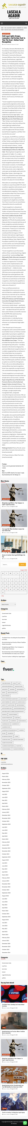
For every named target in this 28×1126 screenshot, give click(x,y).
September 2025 (6, 788)
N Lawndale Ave (6, 723)
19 (10, 586)
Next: (13, 473)
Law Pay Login (21, 702)
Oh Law (4, 733)
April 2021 (4, 931)
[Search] (26, 23)
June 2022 (4, 901)
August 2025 (5, 791)
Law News (12, 689)
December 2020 (6, 943)
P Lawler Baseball (6, 749)
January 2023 (5, 881)
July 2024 (4, 827)
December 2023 (6, 848)
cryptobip (3, 762)
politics (4, 628)
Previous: (13, 466)
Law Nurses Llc (20, 689)
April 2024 (4, 836)
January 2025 (5, 812)
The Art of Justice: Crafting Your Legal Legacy (13, 656)
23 (25, 586)
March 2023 (5, 875)
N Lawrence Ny (15, 723)
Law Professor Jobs (7, 708)
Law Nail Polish (18, 686)
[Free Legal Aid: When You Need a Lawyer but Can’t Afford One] (14, 518)
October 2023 (5, 854)
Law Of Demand (6, 695)
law (19, 683)
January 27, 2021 (15, 44)
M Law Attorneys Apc (7, 717)
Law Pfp (4, 705)
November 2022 (6, 886)
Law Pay (14, 702)
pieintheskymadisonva (7, 764)
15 (21, 583)
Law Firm (4, 616)
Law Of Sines (23, 698)
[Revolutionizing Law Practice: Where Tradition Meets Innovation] (14, 1021)
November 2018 (6, 946)
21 (18, 586)
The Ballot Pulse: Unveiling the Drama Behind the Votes (13, 638)
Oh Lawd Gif (11, 733)
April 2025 (4, 803)
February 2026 (6, 779)
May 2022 (4, 904)
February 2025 (6, 809)
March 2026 (5, 776)
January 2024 (5, 845)
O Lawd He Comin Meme (17, 739)
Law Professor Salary (19, 708)
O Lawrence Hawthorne (8, 745)
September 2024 (6, 824)
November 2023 (6, 851)
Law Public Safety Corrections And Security (13, 711)
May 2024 (4, 833)
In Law (14, 683)
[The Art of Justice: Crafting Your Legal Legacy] (14, 1101)
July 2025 (4, 794)
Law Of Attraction (12, 692)
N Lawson (21, 730)
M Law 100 (4, 714)
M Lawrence (13, 720)
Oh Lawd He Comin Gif (7, 736)
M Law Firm (17, 717)
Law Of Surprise (6, 702)
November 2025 (6, 782)
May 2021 (4, 928)
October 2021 (5, 913)
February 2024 (6, 842)
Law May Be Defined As (7, 686)
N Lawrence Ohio (6, 727)
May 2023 (4, 869)
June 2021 (4, 925)
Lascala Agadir (14, 13)
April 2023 (4, 872)
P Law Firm (18, 745)
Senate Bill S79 (17, 185)
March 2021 (5, 934)
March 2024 (5, 839)
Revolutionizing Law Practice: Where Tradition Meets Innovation (14, 643)
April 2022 (4, 907)
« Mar (2, 596)
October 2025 (5, 785)
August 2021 (5, 919)
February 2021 (6, 937)
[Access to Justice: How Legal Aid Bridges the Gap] (14, 544)
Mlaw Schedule (22, 720)
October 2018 (5, 949)
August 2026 (5, 773)
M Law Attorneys (13, 714)
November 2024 (6, 818)
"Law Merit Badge (6, 683)
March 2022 (5, 910)
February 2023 (6, 878)
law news (4, 619)
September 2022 (6, 892)
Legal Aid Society (6, 33)
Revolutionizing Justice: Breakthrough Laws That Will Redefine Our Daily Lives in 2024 (13, 652)
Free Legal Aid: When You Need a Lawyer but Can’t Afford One (13, 529)
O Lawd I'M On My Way (7, 742)
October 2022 (5, 889)
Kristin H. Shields (6, 44)
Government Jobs (6, 613)
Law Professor (20, 705)
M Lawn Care (5, 720)
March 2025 (5, 806)
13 (14, 583)
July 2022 (4, 898)
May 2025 (4, 800)
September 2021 (6, 916)
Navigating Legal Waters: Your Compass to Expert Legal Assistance (13, 503)
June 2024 (4, 830)
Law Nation (5, 689)
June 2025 (4, 797)
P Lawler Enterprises (18, 749)
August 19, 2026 (14, 558)
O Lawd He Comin (6, 739)
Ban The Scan (6, 76)
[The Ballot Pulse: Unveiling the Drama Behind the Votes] (14, 994)
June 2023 (4, 866)
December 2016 (6, 952)
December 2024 (6, 815)
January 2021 (5, 940)
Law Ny (3, 692)
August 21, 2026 (14, 532)
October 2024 (5, 821)
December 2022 (6, 884)
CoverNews (22, 1121)
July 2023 (4, 863)
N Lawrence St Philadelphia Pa (9, 730)
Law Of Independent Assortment (10, 698)
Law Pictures (11, 705)
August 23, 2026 (14, 506)
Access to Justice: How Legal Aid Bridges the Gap (13, 556)
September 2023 (6, 857)
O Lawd (16, 736)
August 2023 (5, 860)
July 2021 (4, 922)
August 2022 (5, 895)
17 (3, 586)
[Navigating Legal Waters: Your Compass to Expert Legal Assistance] (14, 492)
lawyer (4, 622)
